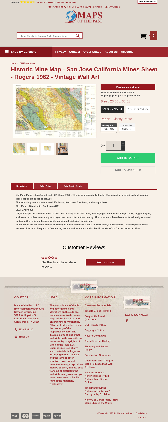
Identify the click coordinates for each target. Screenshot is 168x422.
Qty (103, 145)
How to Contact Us (95, 335)
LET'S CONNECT (137, 314)
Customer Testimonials (98, 305)
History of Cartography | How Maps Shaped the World (101, 401)
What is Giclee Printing (98, 310)
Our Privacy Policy (95, 324)
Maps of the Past (125, 413)
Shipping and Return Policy (96, 348)
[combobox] (50, 35)
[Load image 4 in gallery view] (62, 149)
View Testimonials (147, 1)
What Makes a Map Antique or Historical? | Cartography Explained (98, 391)
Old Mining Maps (27, 63)
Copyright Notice (94, 330)
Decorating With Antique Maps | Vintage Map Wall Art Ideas (99, 363)
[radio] (112, 109)
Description (21, 186)
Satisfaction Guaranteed (98, 355)
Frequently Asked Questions (95, 318)
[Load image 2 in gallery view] (33, 149)
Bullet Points (46, 186)
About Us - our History (98, 341)
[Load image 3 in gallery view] (47, 149)
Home (13, 63)
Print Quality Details (73, 186)
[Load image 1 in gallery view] (19, 149)
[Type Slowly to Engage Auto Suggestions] (77, 35)
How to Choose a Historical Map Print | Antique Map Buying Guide (97, 377)
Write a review (105, 262)
